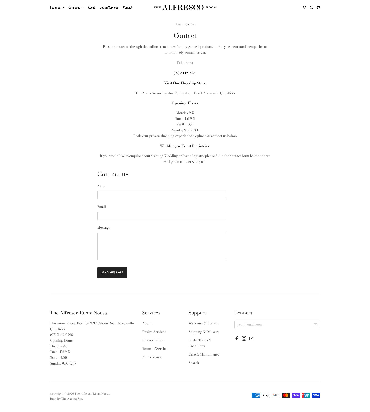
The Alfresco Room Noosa (92, 393)
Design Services (109, 7)
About (91, 7)
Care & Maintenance (204, 354)
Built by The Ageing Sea (66, 398)
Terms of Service (154, 348)
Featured (55, 7)
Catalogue (74, 7)
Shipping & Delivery (204, 331)
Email (101, 206)
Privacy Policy (153, 340)
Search (194, 362)
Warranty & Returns (204, 323)
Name (101, 186)
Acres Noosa (151, 357)
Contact (127, 7)
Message (103, 227)
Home (178, 24)
